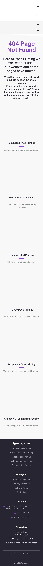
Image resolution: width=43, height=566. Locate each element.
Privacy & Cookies (21, 484)
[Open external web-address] (21, 122)
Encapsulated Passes (21, 465)
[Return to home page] (7, 7)
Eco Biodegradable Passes (21, 461)
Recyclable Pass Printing (21, 452)
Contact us (21, 492)
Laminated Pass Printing (22, 448)
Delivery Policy (21, 488)
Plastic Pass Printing (21, 457)
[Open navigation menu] (38, 7)
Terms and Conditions (21, 479)
